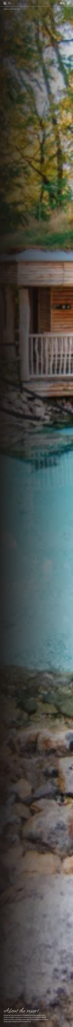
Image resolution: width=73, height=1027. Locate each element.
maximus (6, 9)
